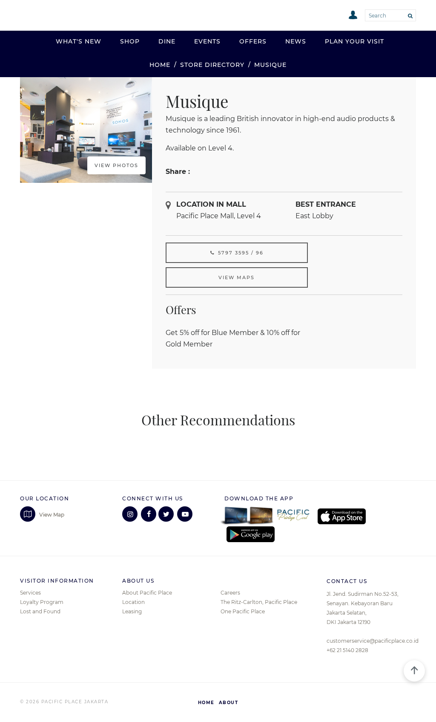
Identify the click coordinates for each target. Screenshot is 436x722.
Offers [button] (253, 41)
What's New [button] (78, 41)
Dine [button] (166, 41)
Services (30, 592)
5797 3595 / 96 (240, 253)
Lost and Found (40, 611)
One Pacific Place (243, 611)
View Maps (236, 277)
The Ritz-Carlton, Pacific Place (259, 602)
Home (159, 65)
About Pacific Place (147, 592)
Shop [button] (130, 41)
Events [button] (207, 41)
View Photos (116, 165)
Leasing (132, 611)
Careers (230, 592)
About (228, 702)
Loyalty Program (41, 602)
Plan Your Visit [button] (354, 41)
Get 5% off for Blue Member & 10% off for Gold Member (233, 338)
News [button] (295, 41)
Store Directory (212, 65)
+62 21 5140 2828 (347, 650)
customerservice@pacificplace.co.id (373, 641)
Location (133, 602)
